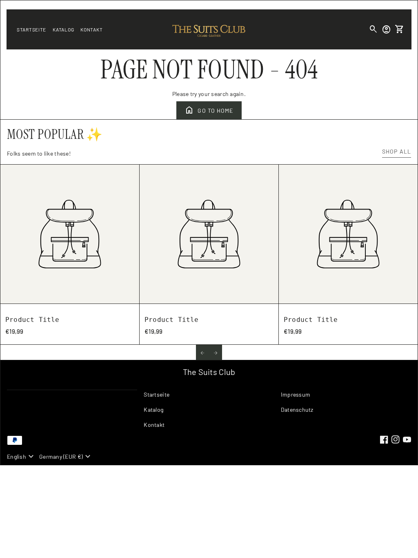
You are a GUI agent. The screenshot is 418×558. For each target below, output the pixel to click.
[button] (202, 352)
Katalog (63, 29)
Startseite (31, 29)
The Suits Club (209, 372)
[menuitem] (209, 397)
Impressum (296, 394)
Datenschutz (297, 409)
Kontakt (91, 29)
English (21, 457)
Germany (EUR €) (66, 457)
